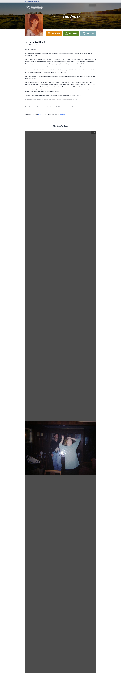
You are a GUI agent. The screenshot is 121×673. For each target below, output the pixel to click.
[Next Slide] (93, 448)
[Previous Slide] (27, 448)
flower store (63, 114)
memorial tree (41, 114)
